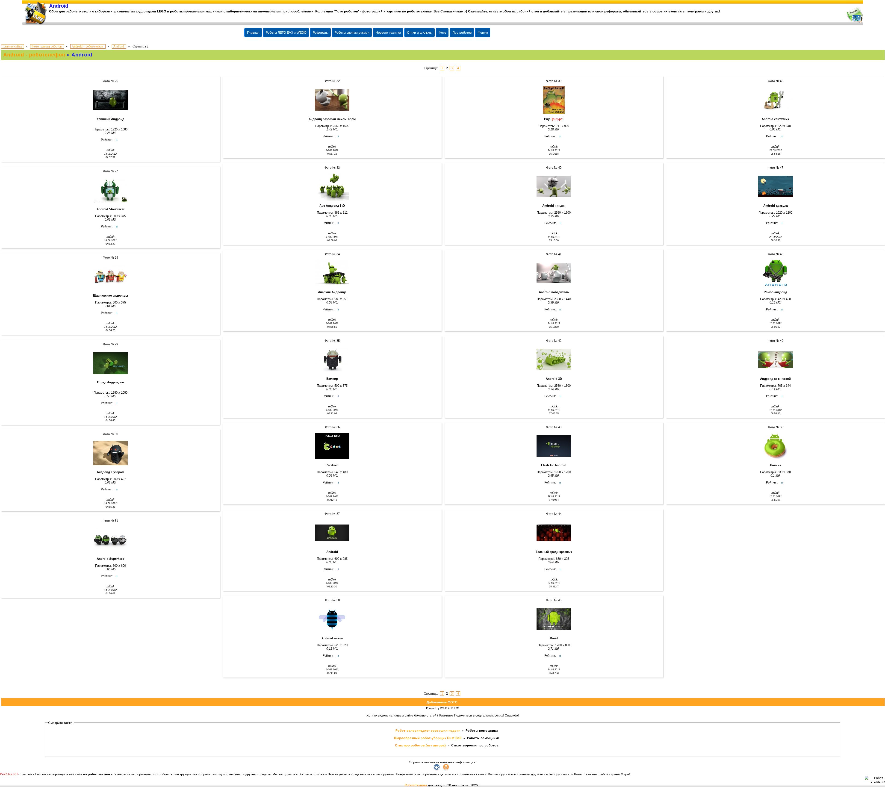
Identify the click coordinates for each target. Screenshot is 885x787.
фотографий (372, 11)
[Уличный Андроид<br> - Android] (110, 100)
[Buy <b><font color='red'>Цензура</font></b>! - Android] (554, 100)
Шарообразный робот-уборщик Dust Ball (428, 738)
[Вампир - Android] (332, 360)
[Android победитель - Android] (554, 273)
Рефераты (320, 32)
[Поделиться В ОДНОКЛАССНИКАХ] (446, 767)
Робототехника (416, 785)
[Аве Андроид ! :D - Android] (332, 186)
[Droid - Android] (554, 619)
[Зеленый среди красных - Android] (554, 533)
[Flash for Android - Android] (554, 446)
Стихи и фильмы (419, 32)
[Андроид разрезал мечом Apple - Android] (332, 100)
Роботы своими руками (352, 32)
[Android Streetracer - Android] (110, 190)
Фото (442, 32)
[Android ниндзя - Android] (554, 186)
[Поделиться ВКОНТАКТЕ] (437, 767)
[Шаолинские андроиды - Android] (110, 276)
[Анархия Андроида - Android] (332, 273)
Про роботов (462, 32)
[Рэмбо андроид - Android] (775, 273)
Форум (483, 32)
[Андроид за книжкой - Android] (775, 360)
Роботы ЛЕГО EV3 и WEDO (286, 32)
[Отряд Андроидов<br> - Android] (110, 363)
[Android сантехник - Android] (775, 100)
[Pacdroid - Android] (332, 446)
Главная (253, 32)
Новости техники (388, 32)
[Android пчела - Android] (332, 619)
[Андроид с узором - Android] (110, 453)
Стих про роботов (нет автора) (421, 745)
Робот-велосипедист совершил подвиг (428, 730)
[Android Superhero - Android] (110, 540)
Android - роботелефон (34, 55)
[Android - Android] (332, 533)
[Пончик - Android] (775, 446)
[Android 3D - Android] (554, 360)
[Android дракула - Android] (775, 186)
